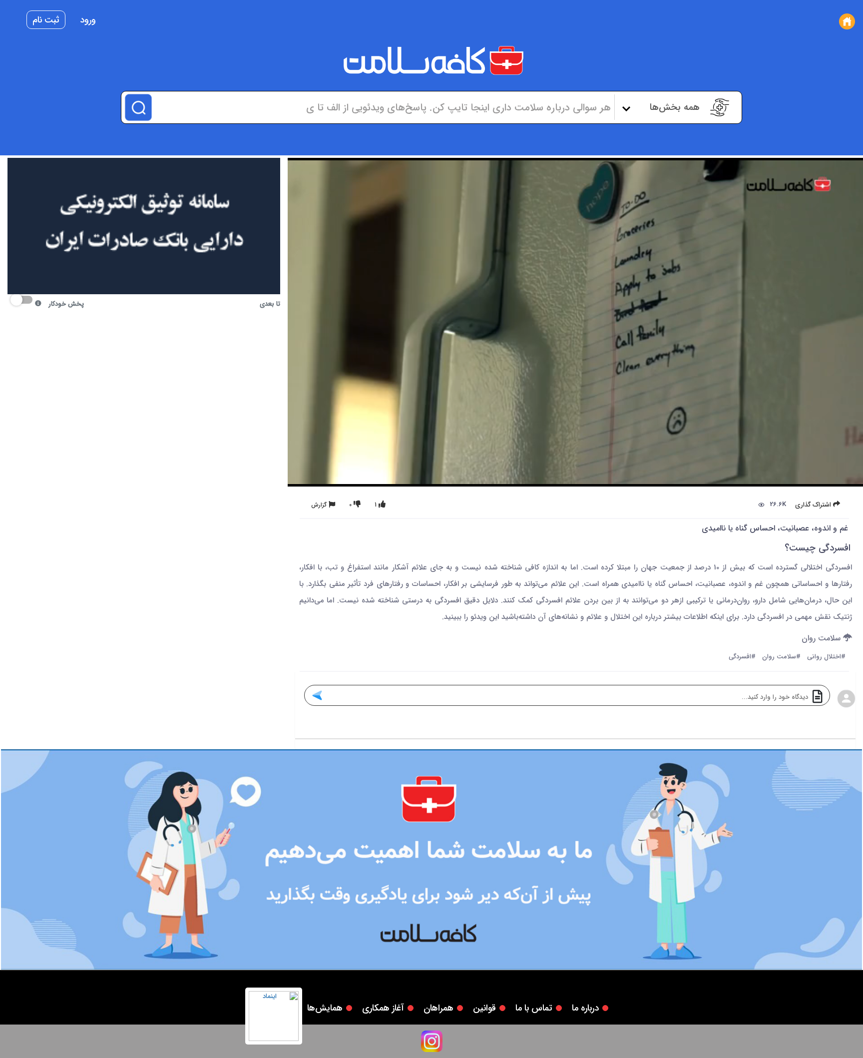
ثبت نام (45, 20)
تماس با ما (533, 1008)
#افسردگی (742, 657)
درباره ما (585, 1008)
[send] (316, 695)
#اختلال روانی (826, 657)
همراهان (438, 1008)
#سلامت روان (781, 657)
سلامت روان (822, 638)
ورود (88, 20)
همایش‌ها (325, 1008)
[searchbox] (381, 107)
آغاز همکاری (383, 1008)
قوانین (484, 1008)
